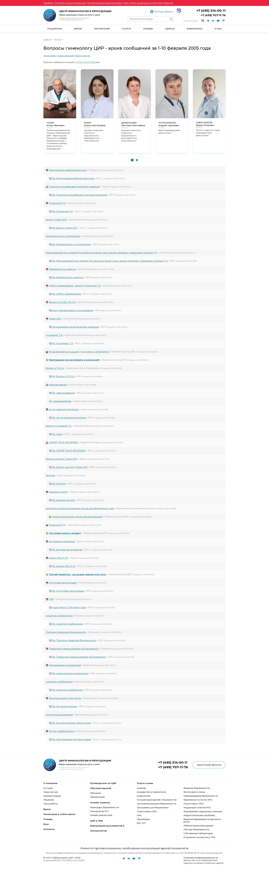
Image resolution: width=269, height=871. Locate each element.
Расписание (102, 28)
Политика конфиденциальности (201, 857)
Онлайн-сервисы (100, 802)
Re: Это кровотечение (64, 706)
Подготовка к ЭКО (147, 811)
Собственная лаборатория (198, 833)
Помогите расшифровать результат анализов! (74, 186)
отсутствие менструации (63, 582)
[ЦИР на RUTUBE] (223, 20)
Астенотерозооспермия (59, 714)
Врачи (78, 28)
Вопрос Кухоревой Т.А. (59, 426)
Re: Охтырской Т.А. (62, 211)
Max (179, 10)
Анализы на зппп (58, 492)
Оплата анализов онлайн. (105, 3)
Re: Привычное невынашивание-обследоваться (79, 657)
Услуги (126, 28)
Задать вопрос (49, 55)
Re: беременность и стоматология (71, 244)
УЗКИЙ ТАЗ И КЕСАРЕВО (63, 442)
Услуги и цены (145, 783)
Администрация (52, 796)
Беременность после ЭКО (198, 799)
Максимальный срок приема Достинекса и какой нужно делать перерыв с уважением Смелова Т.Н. (102, 252)
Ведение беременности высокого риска (202, 820)
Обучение (95, 793)
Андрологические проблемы (199, 815)
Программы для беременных (153, 807)
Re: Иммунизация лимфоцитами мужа (73, 178)
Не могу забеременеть (61, 731)
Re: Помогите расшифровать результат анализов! (79, 195)
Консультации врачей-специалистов (157, 799)
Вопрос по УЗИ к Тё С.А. (62, 302)
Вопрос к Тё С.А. (55, 368)
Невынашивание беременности (201, 796)
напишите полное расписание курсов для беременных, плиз (80, 508)
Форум (57, 39)
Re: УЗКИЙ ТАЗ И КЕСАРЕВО (68, 450)
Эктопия (50, 475)
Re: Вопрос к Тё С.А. (63, 376)
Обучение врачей (100, 788)
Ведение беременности (197, 788)
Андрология (143, 796)
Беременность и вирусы (62, 269)
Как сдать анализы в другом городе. (148, 3)
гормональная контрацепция (65, 665)
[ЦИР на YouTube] (218, 20)
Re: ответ (57, 434)
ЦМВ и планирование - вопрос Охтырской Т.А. (75, 285)
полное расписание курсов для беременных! (77, 516)
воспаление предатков (62, 541)
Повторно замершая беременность (66, 632)
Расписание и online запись (59, 814)
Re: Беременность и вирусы (67, 277)
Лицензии (48, 799)
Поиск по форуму (82, 55)
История (48, 788)
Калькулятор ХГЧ (99, 811)
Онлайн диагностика (101, 815)
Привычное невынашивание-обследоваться (73, 648)
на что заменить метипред (63, 409)
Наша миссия (50, 792)
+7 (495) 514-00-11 (211, 10)
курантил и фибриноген (59, 615)
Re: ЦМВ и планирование (66, 294)
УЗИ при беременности (196, 829)
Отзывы (148, 28)
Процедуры (143, 819)
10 (86, 62)
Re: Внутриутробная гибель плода (71, 723)
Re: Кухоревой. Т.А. (62, 343)
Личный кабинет (163, 11)
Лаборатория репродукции (198, 825)
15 (88, 62)
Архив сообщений (65, 55)
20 (91, 62)
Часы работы (50, 803)
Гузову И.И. (55, 318)
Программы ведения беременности (156, 803)
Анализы (141, 788)
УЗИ (51, 599)
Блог (46, 824)
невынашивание (58, 384)
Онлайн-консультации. (70, 3)
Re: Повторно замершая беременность (74, 640)
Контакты (49, 829)
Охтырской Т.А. (57, 203)
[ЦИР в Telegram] (207, 20)
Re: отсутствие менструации (68, 591)
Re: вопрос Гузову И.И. (64, 228)
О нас (218, 28)
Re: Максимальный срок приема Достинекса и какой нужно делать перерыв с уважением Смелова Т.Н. (110, 261)
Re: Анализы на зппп (63, 500)
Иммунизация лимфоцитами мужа (68, 170)
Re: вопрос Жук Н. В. (63, 566)
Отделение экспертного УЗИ (199, 837)
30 (94, 62)
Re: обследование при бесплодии (71, 739)
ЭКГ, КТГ (141, 823)
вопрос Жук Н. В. (58, 558)
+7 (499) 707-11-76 (213, 15)
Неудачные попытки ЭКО (197, 807)
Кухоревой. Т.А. (54, 335)
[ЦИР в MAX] (202, 20)
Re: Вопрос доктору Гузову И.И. (70, 467)
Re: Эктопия (59, 483)
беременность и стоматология (63, 236)
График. (48, 3)
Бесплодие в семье (194, 792)
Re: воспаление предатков (67, 549)
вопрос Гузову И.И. (56, 219)
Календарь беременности (104, 807)
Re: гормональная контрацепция (70, 673)
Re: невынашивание (63, 393)
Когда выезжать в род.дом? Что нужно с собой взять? (79, 351)
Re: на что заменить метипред (69, 417)
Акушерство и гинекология (151, 792)
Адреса (170, 28)
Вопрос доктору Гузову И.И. (61, 459)
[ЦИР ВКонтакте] (213, 20)
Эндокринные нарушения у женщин (203, 811)
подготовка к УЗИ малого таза (69, 607)
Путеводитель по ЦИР (103, 783)
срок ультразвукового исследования (72, 310)
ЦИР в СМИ (96, 820)
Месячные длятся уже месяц (65, 698)
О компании (50, 783)
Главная (47, 39)
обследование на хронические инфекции (75, 327)
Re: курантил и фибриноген (67, 624)
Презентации (97, 797)
